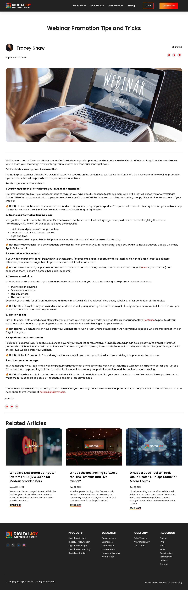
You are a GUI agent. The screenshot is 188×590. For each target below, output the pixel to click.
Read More (15, 505)
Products (78, 5)
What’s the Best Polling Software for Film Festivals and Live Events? (93, 477)
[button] (169, 55)
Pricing (131, 5)
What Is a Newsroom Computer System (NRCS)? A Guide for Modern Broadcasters (33, 477)
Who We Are (97, 5)
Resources (114, 5)
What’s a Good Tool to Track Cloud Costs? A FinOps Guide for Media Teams (153, 477)
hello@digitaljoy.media (52, 392)
